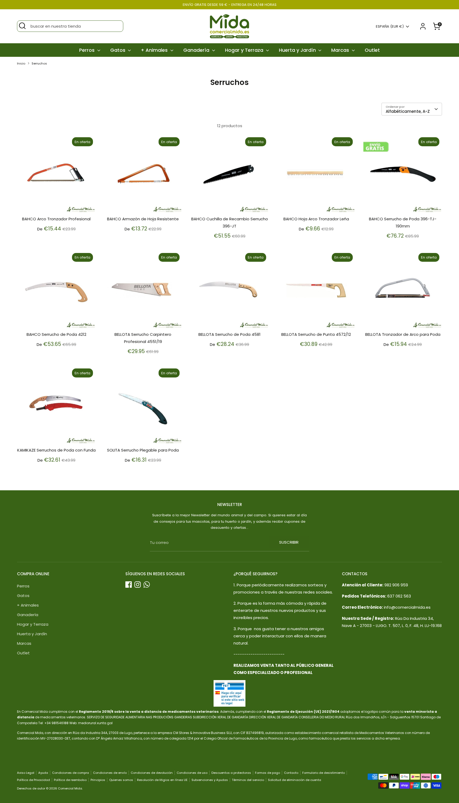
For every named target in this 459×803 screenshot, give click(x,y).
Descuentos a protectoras (231, 773)
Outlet (372, 50)
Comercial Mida (70, 788)
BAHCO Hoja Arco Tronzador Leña (316, 219)
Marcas (340, 50)
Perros (87, 50)
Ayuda (43, 773)
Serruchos (39, 63)
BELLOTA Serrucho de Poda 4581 (229, 334)
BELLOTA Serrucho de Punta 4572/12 (316, 334)
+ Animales (155, 50)
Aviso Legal (25, 773)
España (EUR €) (390, 26)
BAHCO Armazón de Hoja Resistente (143, 219)
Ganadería (197, 50)
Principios (98, 780)
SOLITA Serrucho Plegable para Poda (143, 450)
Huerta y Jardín (298, 50)
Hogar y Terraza (245, 50)
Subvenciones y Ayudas (210, 780)
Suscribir (289, 542)
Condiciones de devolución (152, 773)
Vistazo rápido (57, 204)
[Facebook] (128, 584)
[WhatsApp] (146, 584)
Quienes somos (121, 780)
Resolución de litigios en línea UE (162, 780)
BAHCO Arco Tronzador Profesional (56, 219)
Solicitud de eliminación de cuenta (294, 780)
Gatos (118, 50)
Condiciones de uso (192, 773)
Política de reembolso (70, 780)
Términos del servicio (248, 780)
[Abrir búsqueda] (22, 25)
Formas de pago (267, 773)
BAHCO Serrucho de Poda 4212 (56, 334)
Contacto (291, 773)
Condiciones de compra (70, 773)
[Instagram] (137, 584)
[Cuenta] (423, 26)
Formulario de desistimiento (323, 773)
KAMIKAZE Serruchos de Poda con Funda (56, 450)
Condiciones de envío (110, 773)
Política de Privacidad (33, 780)
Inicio (21, 63)
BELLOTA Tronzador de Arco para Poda (402, 334)
